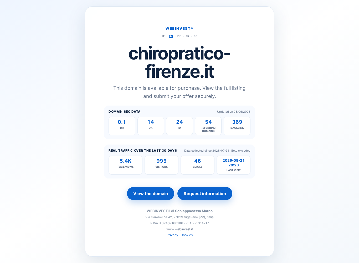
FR (187, 36)
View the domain (150, 193)
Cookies (187, 235)
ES (195, 36)
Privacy (172, 235)
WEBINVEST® (179, 28)
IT (163, 36)
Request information (205, 193)
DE (179, 36)
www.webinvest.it (179, 229)
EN (171, 36)
